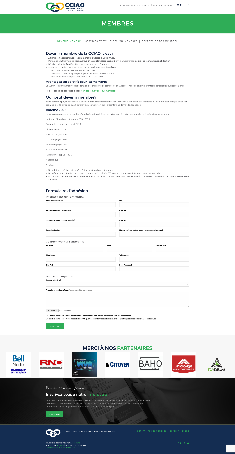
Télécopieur (124, 255)
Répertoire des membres (134, 5)
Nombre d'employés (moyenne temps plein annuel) (141, 230)
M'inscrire (54, 414)
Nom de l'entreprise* (54, 200)
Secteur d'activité (53, 280)
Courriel (122, 210)
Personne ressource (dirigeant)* (59, 210)
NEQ (121, 200)
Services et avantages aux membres (98, 91)
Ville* (109, 245)
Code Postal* (161, 245)
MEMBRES (117, 23)
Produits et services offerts (69, 290)
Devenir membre (163, 5)
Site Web (49, 265)
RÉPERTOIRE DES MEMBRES (160, 41)
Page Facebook (125, 265)
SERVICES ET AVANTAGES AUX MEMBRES (111, 41)
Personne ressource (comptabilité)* (61, 220)
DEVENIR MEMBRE (69, 41)
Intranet (77, 443)
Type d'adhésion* (53, 230)
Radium (60, 445)
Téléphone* (50, 255)
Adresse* (49, 245)
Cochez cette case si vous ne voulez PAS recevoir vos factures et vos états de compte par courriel (90, 316)
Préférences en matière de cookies (60, 448)
